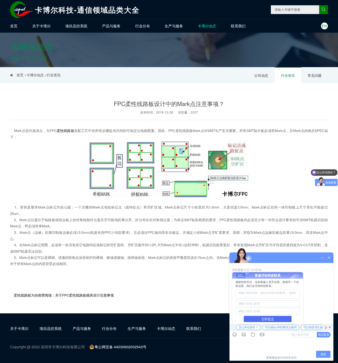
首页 (13, 26)
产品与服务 (111, 26)
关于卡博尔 (41, 26)
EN (324, 26)
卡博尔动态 (207, 26)
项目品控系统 (76, 26)
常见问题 (314, 75)
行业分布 (142, 26)
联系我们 (238, 26)
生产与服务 (174, 26)
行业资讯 (288, 75)
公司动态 (261, 75)
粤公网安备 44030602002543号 (120, 346)
